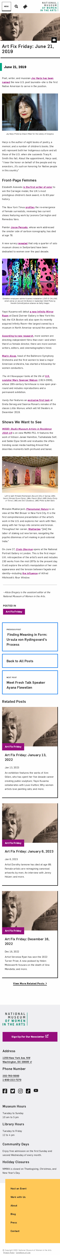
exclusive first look (39, 400)
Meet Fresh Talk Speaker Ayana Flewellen (26, 682)
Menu (6, 6)
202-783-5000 (11, 1075)
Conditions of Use (23, 1252)
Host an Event (18, 1188)
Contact (15, 1231)
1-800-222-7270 (12, 1079)
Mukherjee (34, 529)
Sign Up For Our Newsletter (28, 1036)
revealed (23, 243)
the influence (30, 573)
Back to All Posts (20, 661)
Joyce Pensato (19, 227)
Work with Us (18, 1197)
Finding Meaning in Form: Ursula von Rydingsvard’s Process (27, 637)
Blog (13, 1214)
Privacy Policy (9, 1252)
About (14, 1205)
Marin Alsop (9, 355)
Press (14, 1222)
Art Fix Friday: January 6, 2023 (29, 851)
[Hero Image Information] (54, 40)
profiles (30, 207)
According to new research (17, 335)
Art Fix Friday (14, 611)
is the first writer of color (37, 187)
